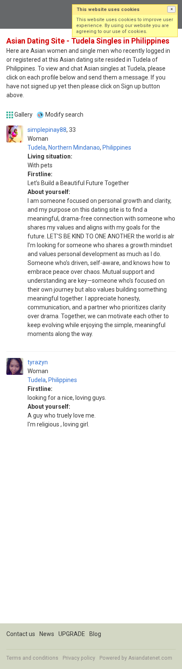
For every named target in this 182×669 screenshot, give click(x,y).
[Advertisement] (91, 532)
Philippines (116, 147)
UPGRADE (71, 634)
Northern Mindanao (74, 147)
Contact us (20, 634)
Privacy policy (79, 658)
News (46, 634)
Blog (95, 634)
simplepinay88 (47, 129)
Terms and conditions (32, 658)
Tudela (37, 147)
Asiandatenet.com (150, 658)
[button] (171, 9)
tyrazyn (38, 362)
